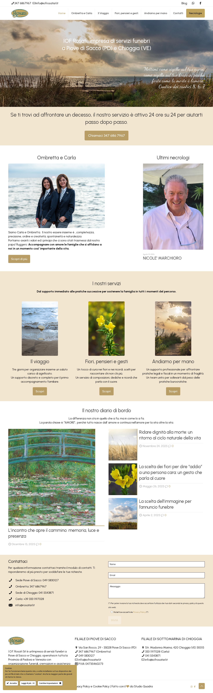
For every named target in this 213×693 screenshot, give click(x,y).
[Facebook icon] (200, 3)
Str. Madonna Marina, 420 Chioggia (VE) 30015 (174, 647)
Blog (184, 3)
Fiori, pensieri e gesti (106, 361)
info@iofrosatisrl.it (47, 3)
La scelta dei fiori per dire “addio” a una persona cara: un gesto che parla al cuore (170, 472)
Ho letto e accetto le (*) (131, 612)
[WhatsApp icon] (192, 686)
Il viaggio (39, 361)
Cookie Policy (101, 686)
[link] (40, 328)
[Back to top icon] (202, 686)
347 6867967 (22, 3)
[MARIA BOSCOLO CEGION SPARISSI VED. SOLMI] (173, 207)
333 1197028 (152, 651)
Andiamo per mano (173, 361)
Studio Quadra (143, 686)
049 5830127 (87, 655)
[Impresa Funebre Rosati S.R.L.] (19, 13)
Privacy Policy (139, 612)
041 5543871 (152, 655)
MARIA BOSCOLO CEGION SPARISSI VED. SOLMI (166, 260)
